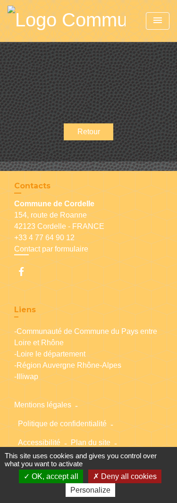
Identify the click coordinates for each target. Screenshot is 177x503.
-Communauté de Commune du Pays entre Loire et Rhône (85, 337)
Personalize (90, 490)
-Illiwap (26, 377)
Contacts (32, 185)
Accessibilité (39, 442)
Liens (25, 309)
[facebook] (25, 271)
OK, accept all (54, 476)
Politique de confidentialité (62, 424)
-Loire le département (49, 354)
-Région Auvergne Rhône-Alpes (67, 365)
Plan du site (90, 442)
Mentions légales (42, 405)
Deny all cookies (128, 476)
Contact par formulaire (51, 249)
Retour (88, 132)
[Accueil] (67, 21)
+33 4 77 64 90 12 (44, 238)
